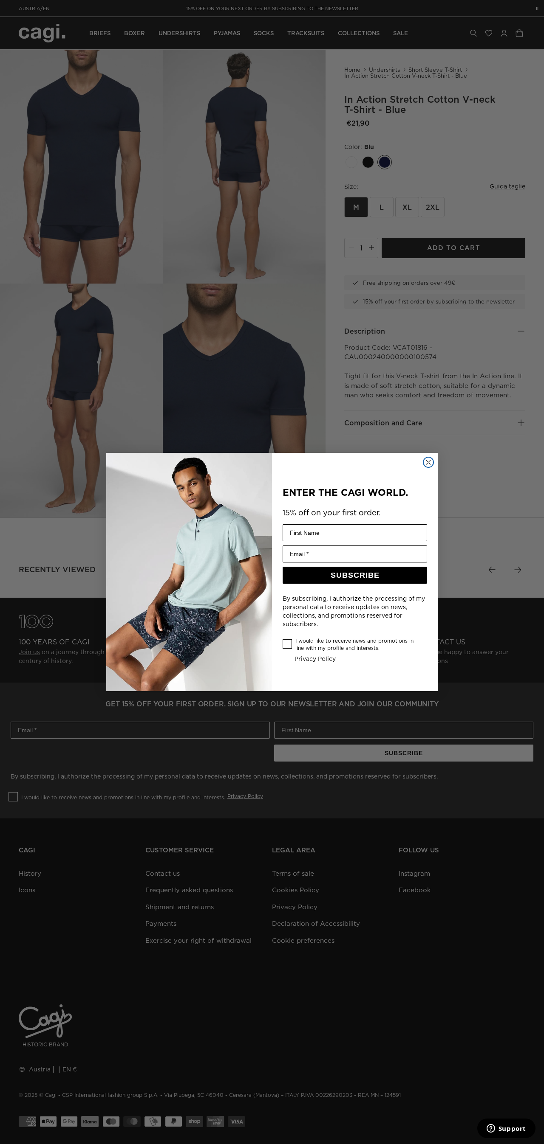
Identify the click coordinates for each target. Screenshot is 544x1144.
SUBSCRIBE (355, 575)
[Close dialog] (428, 462)
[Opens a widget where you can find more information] (506, 1129)
